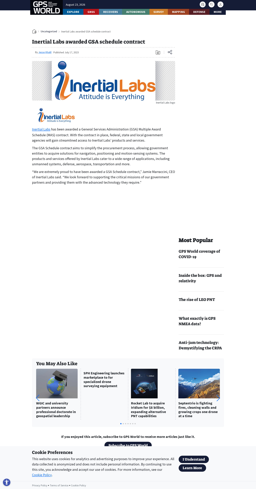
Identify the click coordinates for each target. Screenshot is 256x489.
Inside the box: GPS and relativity (200, 278)
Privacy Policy (39, 485)
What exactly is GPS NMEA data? (197, 321)
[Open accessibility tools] (6, 482)
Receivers (110, 12)
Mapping (178, 12)
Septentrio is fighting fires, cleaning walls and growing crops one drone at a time (198, 409)
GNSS (91, 12)
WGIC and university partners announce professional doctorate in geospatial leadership (56, 409)
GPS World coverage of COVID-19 (199, 254)
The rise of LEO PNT (197, 299)
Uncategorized (49, 31)
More (218, 12)
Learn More (192, 468)
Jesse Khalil (44, 52)
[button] (218, 398)
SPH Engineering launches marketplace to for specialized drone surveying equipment (104, 379)
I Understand (194, 459)
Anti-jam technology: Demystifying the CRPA (200, 345)
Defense (199, 12)
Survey (158, 12)
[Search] (212, 4)
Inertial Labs (41, 129)
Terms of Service (59, 485)
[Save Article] (158, 52)
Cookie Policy (42, 475)
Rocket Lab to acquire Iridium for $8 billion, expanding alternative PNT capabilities (148, 409)
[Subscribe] (203, 4)
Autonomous (135, 12)
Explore (73, 12)
